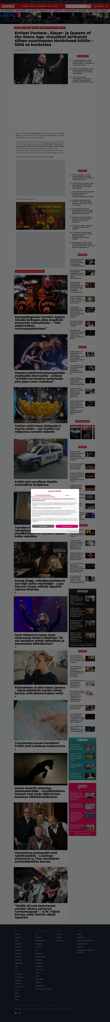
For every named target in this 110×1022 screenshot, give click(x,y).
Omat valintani (43, 526)
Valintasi (67, 495)
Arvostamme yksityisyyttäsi (43, 495)
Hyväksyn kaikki (66, 526)
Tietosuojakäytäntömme (72, 531)
